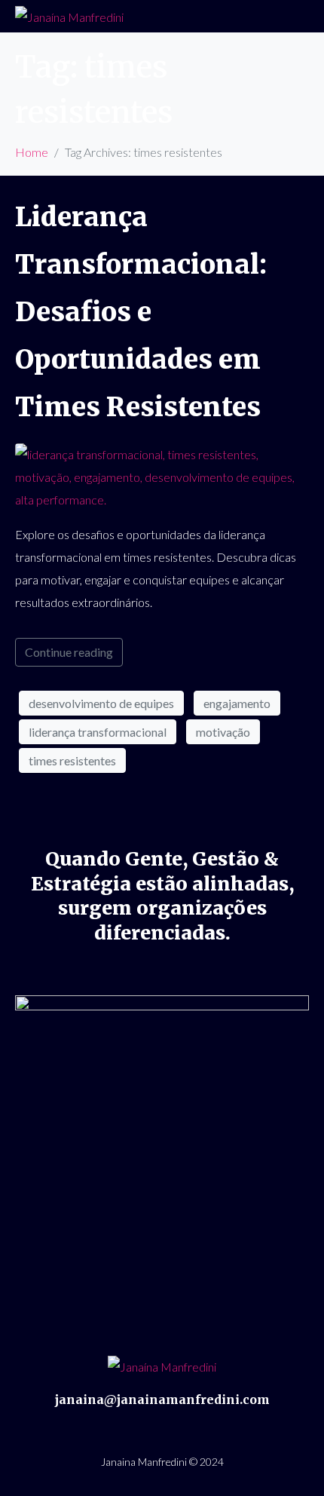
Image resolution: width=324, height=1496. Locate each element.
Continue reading (69, 652)
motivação (223, 732)
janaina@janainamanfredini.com (162, 1399)
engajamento (237, 703)
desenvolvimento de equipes (101, 703)
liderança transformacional (98, 732)
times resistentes (72, 760)
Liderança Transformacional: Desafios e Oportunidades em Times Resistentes (141, 312)
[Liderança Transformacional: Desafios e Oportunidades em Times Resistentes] (162, 475)
